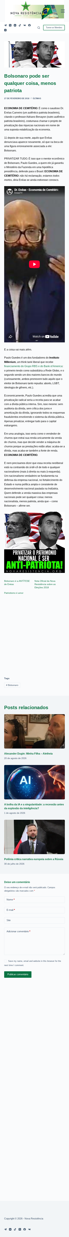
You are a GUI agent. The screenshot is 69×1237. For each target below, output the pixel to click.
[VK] (24, 25)
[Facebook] (29, 25)
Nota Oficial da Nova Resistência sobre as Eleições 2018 (45, 584)
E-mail (11, 910)
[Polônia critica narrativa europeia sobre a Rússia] (34, 837)
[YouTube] (15, 25)
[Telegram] (5, 25)
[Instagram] (5, 30)
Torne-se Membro (54, 27)
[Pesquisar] (39, 27)
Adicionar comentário (18, 931)
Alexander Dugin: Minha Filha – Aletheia (28, 753)
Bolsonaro (12, 685)
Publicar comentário (17, 974)
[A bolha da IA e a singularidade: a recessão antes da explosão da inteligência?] (34, 782)
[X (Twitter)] (10, 25)
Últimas (37, 98)
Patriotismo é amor (13, 593)
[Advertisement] (34, 634)
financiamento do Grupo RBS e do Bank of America (33, 366)
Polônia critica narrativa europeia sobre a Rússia (33, 859)
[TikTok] (20, 25)
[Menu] (63, 11)
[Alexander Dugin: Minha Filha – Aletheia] (34, 731)
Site (9, 920)
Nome (11, 899)
